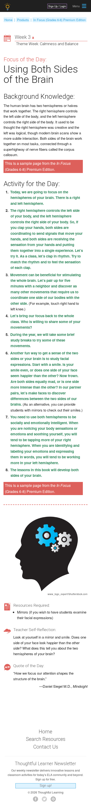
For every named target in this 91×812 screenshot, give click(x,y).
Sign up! (46, 786)
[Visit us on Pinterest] (54, 800)
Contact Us (45, 747)
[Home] (8, 7)
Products (23, 20)
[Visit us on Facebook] (37, 800)
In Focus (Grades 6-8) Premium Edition (59, 20)
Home (8, 20)
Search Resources (45, 739)
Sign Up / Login (57, 6)
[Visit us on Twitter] (46, 800)
